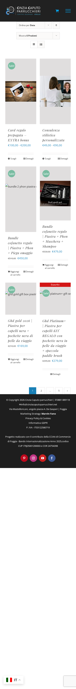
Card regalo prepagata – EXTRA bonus (18, 135)
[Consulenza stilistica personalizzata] (55, 91)
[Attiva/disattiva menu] (68, 10)
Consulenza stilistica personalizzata (53, 135)
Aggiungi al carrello (15, 273)
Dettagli (30, 158)
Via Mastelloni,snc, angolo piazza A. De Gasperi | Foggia (38, 409)
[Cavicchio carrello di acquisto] (57, 11)
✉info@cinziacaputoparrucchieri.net (38, 404)
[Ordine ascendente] (56, 25)
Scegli (13, 158)
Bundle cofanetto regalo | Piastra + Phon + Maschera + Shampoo (55, 236)
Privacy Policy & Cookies (38, 418)
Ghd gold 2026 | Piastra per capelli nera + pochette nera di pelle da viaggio (20, 331)
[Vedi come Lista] (40, 44)
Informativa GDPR (38, 422)
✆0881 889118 (62, 399)
